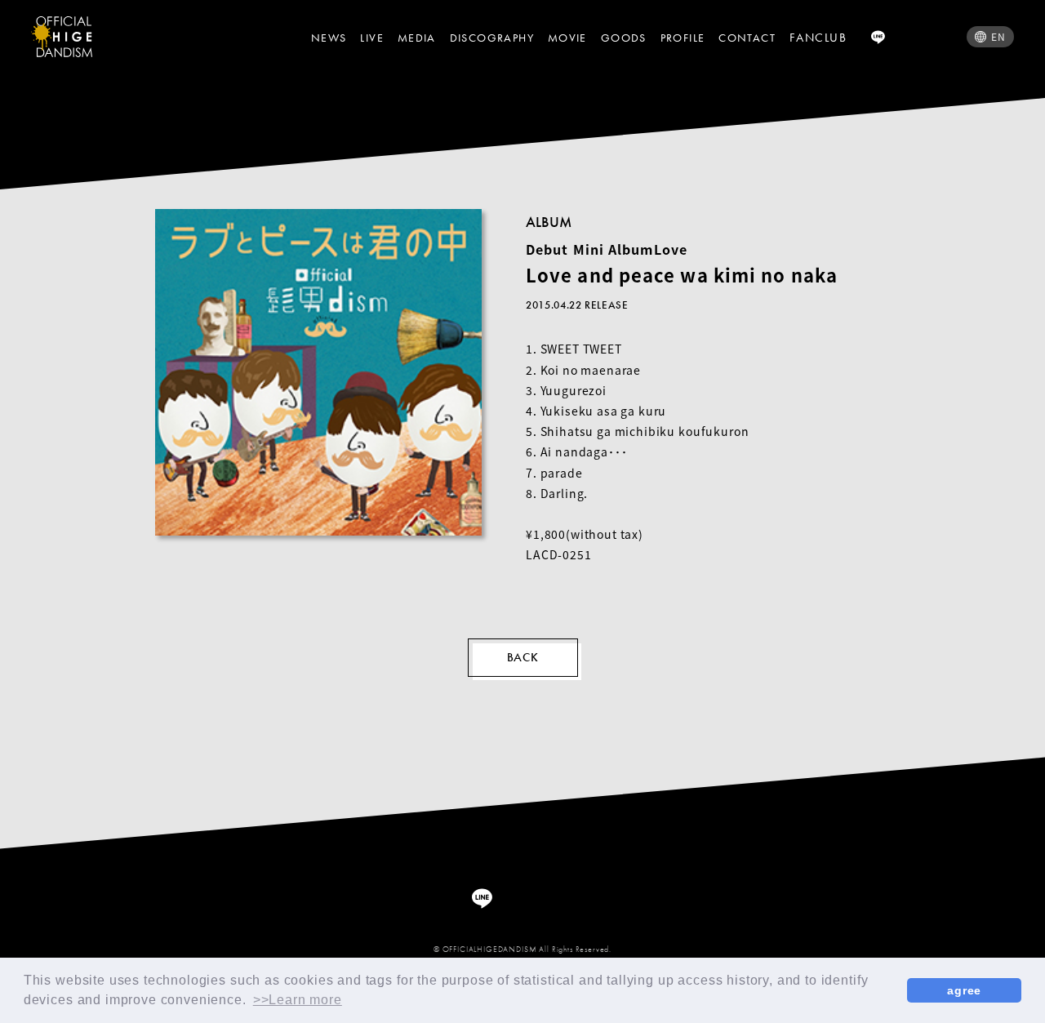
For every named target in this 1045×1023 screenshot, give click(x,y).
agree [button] (964, 990)
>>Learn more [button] (297, 1000)
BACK (523, 657)
